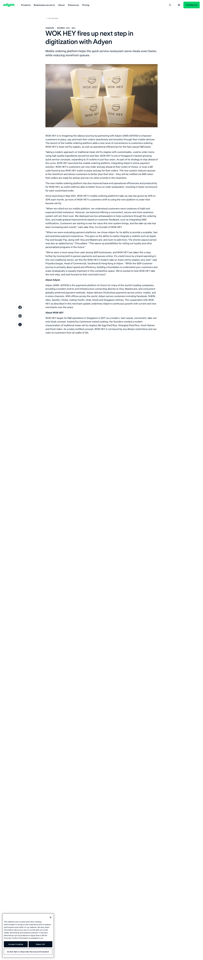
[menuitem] (25, 4)
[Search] (170, 5)
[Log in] (179, 5)
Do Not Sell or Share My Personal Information (28, 952)
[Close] (51, 917)
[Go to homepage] (8, 5)
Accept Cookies (15, 944)
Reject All (40, 944)
